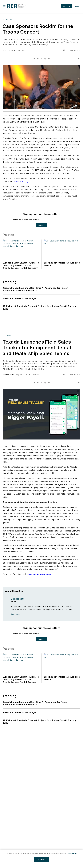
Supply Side (7, 19)
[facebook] (34, 58)
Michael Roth (8, 374)
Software (7, 335)
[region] (41, 857)
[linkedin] (38, 58)
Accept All (41, 859)
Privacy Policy (72, 853)
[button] (4, 6)
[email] (49, 58)
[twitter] (41, 58)
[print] (79, 58)
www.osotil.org (21, 181)
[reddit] (45, 58)
